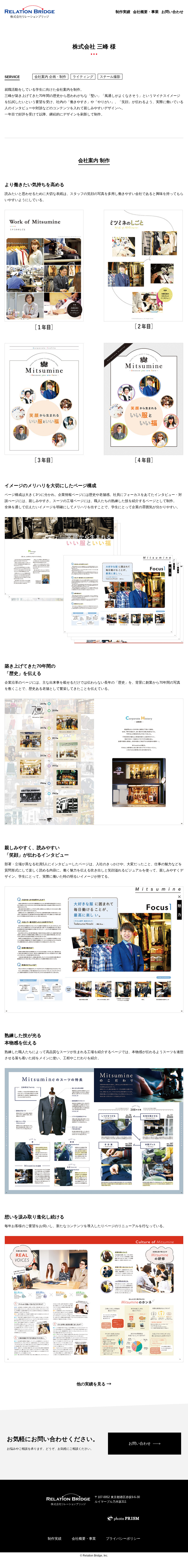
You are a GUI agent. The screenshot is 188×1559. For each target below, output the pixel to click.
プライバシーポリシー (123, 1538)
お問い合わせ (172, 12)
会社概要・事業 (146, 12)
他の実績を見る (91, 1384)
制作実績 (123, 12)
